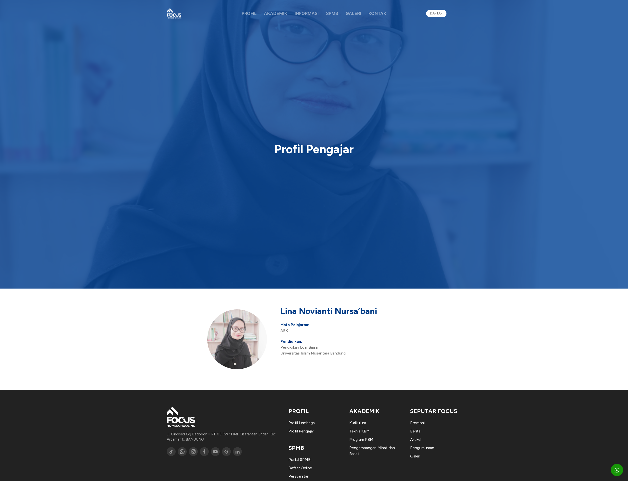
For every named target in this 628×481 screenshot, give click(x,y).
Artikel (415, 439)
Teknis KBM (359, 431)
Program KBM (361, 439)
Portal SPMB (299, 459)
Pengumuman (422, 447)
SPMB (332, 13)
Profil (249, 13)
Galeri (353, 13)
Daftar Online (300, 468)
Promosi (417, 422)
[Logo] (174, 13)
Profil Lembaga (301, 422)
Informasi (307, 13)
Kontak (377, 13)
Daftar (436, 13)
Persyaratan (298, 476)
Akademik (275, 13)
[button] (617, 470)
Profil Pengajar (301, 431)
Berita (415, 431)
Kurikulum (357, 422)
